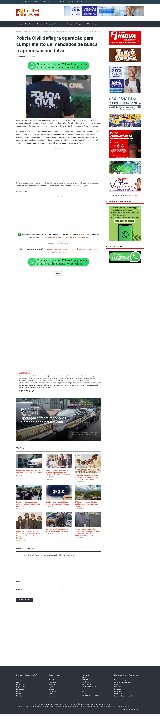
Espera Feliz (20, 684)
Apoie (109, 704)
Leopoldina (52, 691)
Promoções (85, 2)
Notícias (70, 24)
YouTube (54, 252)
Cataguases (53, 682)
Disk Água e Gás (40, 2)
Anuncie (20, 2)
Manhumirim (86, 675)
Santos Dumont (87, 684)
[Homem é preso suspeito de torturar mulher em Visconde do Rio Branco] (29, 492)
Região (31, 31)
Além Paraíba (53, 680)
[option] (58, 419)
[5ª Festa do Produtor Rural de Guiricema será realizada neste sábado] (88, 492)
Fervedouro (20, 689)
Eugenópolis (20, 687)
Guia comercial (51, 24)
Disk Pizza (63, 2)
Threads (81, 249)
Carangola (19, 680)
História (61, 24)
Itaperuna (117, 687)
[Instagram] (30, 391)
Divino (18, 682)
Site (62, 589)
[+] (22, 696)
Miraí (18, 691)
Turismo (95, 24)
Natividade (117, 691)
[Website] (20, 391)
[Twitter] (25, 391)
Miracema (117, 689)
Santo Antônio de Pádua (122, 696)
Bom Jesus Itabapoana (122, 680)
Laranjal (51, 689)
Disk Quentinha (74, 2)
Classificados (29, 24)
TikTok (88, 249)
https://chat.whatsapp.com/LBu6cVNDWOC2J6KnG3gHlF (66, 237)
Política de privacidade (98, 704)
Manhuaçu (52, 696)
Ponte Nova (86, 680)
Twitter (95, 249)
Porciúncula (118, 693)
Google (65, 249)
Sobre (76, 704)
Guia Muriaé (21, 56)
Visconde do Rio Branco (90, 696)
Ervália (51, 693)
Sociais (87, 24)
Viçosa (84, 693)
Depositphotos (133, 195)
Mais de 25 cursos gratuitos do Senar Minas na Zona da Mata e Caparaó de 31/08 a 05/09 (86, 477)
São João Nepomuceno (89, 686)
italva (59, 273)
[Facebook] (22, 391)
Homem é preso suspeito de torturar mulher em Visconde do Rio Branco (28, 504)
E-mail (19, 589)
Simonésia (85, 689)
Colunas (40, 24)
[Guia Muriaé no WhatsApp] (58, 66)
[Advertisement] (58, 165)
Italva (116, 684)
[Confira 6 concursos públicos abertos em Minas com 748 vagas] (59, 492)
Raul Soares (86, 682)
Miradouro (19, 693)
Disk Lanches (53, 2)
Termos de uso (84, 704)
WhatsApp (63, 252)
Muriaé (18, 696)
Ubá (83, 691)
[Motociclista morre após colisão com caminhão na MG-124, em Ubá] (29, 461)
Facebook (48, 249)
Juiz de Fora (53, 684)
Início (20, 31)
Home (20, 24)
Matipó (84, 677)
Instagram (57, 249)
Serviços (79, 24)
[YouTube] (27, 391)
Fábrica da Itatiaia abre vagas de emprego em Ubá (43, 420)
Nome (19, 581)
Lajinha (51, 687)
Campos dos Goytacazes (122, 682)
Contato (28, 2)
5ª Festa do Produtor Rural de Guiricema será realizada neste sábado (86, 504)
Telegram (73, 249)
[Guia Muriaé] (27, 12)
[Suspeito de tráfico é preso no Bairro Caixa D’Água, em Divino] (59, 519)
